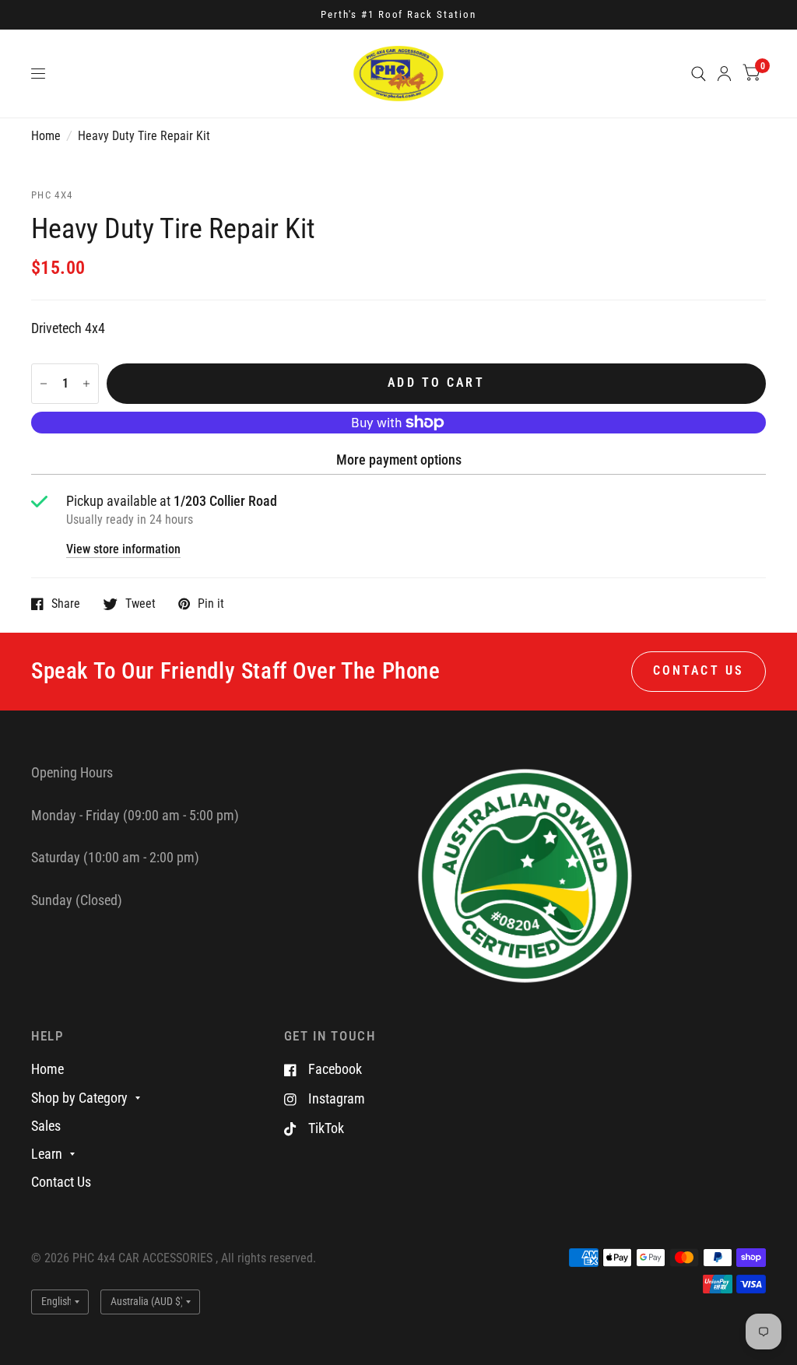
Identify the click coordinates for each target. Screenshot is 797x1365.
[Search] (698, 74)
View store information (123, 550)
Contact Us (61, 1182)
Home (46, 136)
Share (65, 604)
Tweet (140, 604)
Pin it (211, 604)
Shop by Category (79, 1098)
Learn (46, 1154)
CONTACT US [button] (698, 671)
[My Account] (724, 74)
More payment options (399, 459)
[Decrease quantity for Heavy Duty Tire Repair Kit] (43, 383)
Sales (46, 1126)
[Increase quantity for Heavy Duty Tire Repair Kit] (86, 383)
